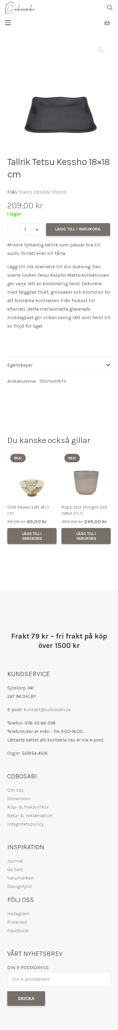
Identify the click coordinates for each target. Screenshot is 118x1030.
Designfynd (19, 886)
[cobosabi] (20, 8)
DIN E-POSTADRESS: (28, 967)
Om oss (15, 790)
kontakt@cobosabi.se (47, 709)
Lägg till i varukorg (78, 229)
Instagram (18, 913)
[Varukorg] (107, 23)
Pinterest (17, 922)
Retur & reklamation (29, 815)
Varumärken (20, 878)
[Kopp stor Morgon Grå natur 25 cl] (86, 475)
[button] (110, 7)
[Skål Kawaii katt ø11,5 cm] (32, 475)
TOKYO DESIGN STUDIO (42, 192)
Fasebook (17, 930)
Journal (15, 861)
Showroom (19, 798)
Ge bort (15, 869)
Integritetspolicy (25, 824)
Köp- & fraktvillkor (28, 807)
